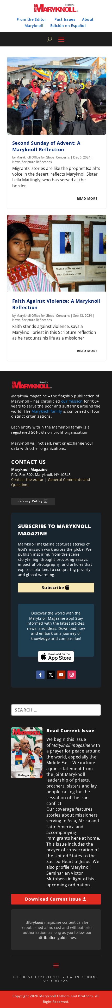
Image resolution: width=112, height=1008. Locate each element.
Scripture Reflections (37, 162)
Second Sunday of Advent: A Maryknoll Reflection (46, 146)
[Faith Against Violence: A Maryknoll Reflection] (56, 254)
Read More (87, 198)
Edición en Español (68, 25)
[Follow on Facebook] (40, 675)
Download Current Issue (53, 899)
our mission (72, 401)
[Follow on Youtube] (61, 675)
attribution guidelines (57, 937)
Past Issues (64, 19)
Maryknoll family (47, 411)
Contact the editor (27, 479)
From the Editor (31, 19)
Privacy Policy (30, 501)
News (16, 162)
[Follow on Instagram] (71, 675)
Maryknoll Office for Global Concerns (43, 157)
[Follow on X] (51, 675)
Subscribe (53, 587)
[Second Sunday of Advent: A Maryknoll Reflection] (56, 96)
